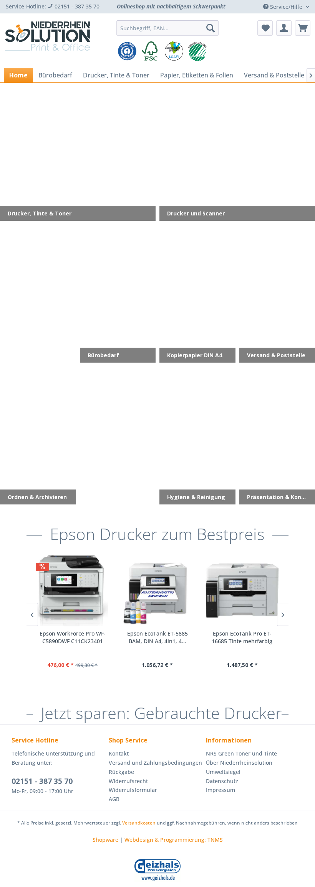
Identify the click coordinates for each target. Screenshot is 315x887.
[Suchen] (210, 28)
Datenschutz (222, 781)
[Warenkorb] (302, 28)
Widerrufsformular (133, 789)
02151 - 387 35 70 (42, 781)
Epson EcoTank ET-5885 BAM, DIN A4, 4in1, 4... (157, 637)
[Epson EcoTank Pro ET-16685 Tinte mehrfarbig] (242, 590)
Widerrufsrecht (128, 781)
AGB (114, 799)
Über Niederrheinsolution (239, 762)
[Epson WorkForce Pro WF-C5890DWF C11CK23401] (72, 590)
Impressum (220, 789)
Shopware (105, 839)
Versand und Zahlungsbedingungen (155, 762)
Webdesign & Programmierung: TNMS (173, 839)
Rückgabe (121, 771)
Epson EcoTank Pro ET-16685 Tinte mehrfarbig (242, 637)
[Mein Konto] (284, 28)
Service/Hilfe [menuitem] (286, 6)
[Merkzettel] (265, 28)
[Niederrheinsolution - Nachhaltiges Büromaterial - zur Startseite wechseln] (47, 41)
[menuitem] (167, 28)
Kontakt (119, 753)
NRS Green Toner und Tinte (241, 753)
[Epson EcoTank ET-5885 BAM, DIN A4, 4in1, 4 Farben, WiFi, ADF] (157, 590)
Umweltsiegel (223, 771)
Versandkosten (139, 823)
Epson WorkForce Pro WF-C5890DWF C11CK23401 (73, 637)
